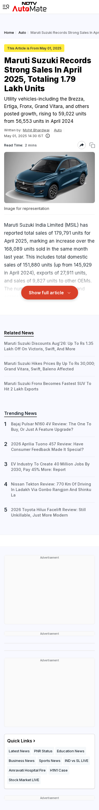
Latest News (19, 751)
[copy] (92, 145)
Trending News (20, 413)
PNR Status (43, 751)
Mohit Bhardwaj (36, 130)
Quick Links (19, 741)
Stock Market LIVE (24, 780)
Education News (70, 751)
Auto (58, 130)
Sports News (50, 760)
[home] (29, 7)
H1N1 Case (59, 770)
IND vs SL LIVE (76, 760)
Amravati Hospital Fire (27, 770)
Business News (22, 760)
